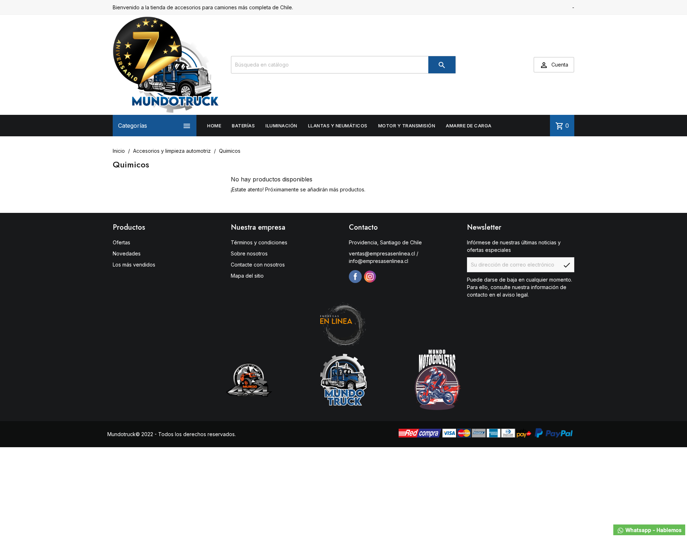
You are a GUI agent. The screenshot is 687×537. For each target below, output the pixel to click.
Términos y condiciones (259, 242)
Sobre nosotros (249, 253)
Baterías (243, 125)
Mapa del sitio (247, 276)
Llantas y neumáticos (337, 125)
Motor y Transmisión (406, 125)
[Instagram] (370, 276)
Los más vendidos (134, 265)
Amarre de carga (469, 125)
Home (214, 125)
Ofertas (121, 242)
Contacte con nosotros (258, 265)
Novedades (127, 253)
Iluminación (281, 125)
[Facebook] (355, 276)
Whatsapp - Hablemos (653, 530)
